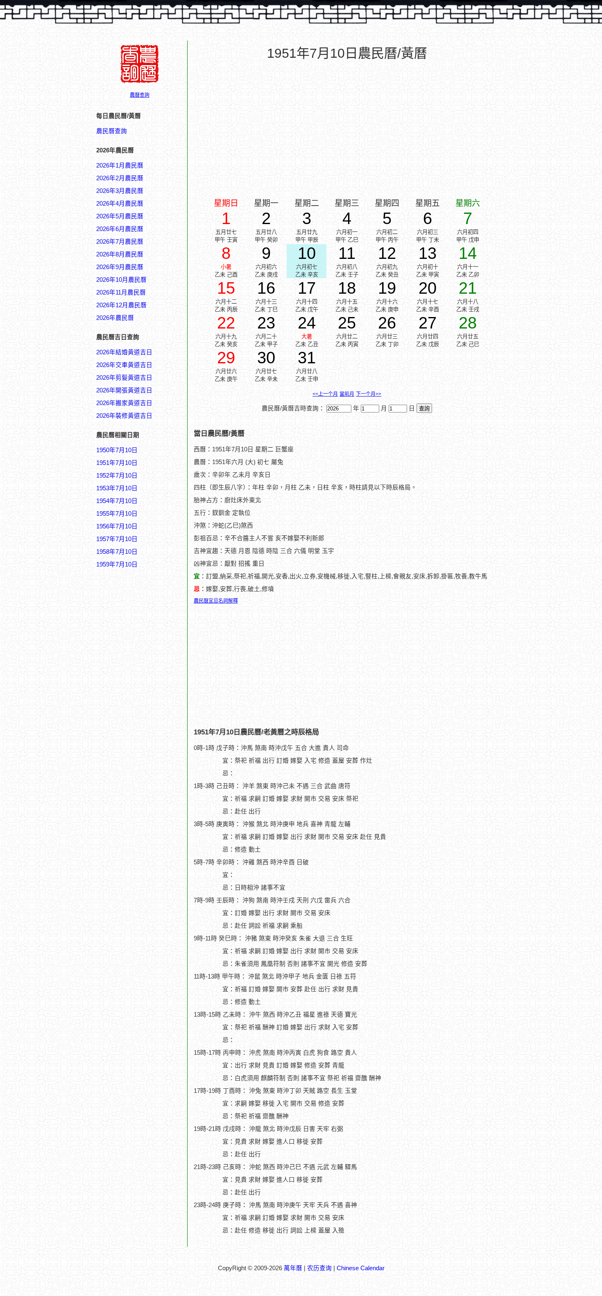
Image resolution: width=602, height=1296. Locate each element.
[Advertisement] (129, 961)
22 (226, 323)
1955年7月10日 (117, 513)
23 (266, 323)
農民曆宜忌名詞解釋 (216, 601)
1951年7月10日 (117, 463)
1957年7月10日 (117, 539)
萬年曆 (293, 1268)
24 (307, 323)
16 (266, 288)
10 (307, 253)
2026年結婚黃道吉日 (124, 352)
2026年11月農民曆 (121, 292)
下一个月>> (368, 394)
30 (266, 358)
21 (468, 288)
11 (346, 253)
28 (468, 323)
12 (387, 253)
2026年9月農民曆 (119, 267)
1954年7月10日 (117, 501)
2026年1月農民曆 (119, 165)
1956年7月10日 (117, 526)
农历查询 (319, 1268)
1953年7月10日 (117, 488)
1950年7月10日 (117, 450)
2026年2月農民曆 (119, 178)
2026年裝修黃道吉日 (124, 415)
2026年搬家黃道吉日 (124, 403)
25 (347, 323)
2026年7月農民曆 (119, 241)
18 (347, 288)
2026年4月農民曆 (119, 203)
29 (226, 358)
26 (387, 323)
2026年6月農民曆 (119, 229)
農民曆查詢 (111, 131)
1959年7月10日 (117, 564)
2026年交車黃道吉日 (124, 365)
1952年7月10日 (117, 475)
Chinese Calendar (361, 1268)
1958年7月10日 (117, 551)
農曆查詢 (139, 95)
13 (428, 253)
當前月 (346, 394)
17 (307, 288)
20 (428, 288)
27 (428, 323)
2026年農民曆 (115, 318)
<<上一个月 (325, 394)
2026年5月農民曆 (119, 216)
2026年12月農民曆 (121, 305)
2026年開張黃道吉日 (124, 390)
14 (468, 253)
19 (387, 288)
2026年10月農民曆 (121, 279)
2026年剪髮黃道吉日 (124, 377)
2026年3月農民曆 (119, 191)
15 (226, 288)
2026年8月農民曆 (119, 254)
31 (307, 358)
